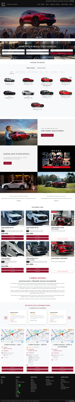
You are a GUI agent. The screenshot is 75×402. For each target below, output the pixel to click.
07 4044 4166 (31, 352)
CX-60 (17, 386)
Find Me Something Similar (62, 238)
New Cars (32, 382)
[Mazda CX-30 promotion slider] (37, 37)
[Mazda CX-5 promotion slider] (34, 37)
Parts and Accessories (50, 380)
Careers (62, 384)
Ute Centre (63, 380)
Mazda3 (17, 396)
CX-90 (17, 390)
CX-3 (17, 379)
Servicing (47, 379)
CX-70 (17, 387)
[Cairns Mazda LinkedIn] (73, 1)
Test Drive (33, 390)
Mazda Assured (34, 387)
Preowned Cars (34, 384)
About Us (62, 379)
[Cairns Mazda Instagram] (72, 1)
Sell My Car (52, 4)
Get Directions (12, 370)
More (71, 4)
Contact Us (12, 367)
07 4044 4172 (56, 352)
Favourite (19, 225)
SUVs (2, 380)
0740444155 (5, 350)
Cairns (56, 1)
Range (42, 4)
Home (39, 4)
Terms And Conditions (65, 387)
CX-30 (17, 380)
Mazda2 (17, 395)
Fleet (62, 383)
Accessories (48, 382)
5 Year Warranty (49, 383)
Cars (1, 379)
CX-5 (17, 383)
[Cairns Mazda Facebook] (70, 1)
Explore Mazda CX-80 (47, 135)
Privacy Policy (63, 388)
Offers (32, 379)
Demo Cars (33, 383)
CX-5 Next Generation (20, 382)
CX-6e (17, 384)
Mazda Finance (34, 386)
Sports (2, 382)
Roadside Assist (49, 384)
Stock (47, 4)
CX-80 (17, 388)
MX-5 (17, 393)
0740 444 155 (50, 1)
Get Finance (12, 236)
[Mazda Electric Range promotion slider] (40, 37)
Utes (2, 383)
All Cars (32, 380)
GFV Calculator (34, 388)
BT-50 (17, 392)
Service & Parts (64, 4)
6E (16, 391)
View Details (12, 238)
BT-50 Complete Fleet (65, 382)
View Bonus (7, 163)
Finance (57, 4)
